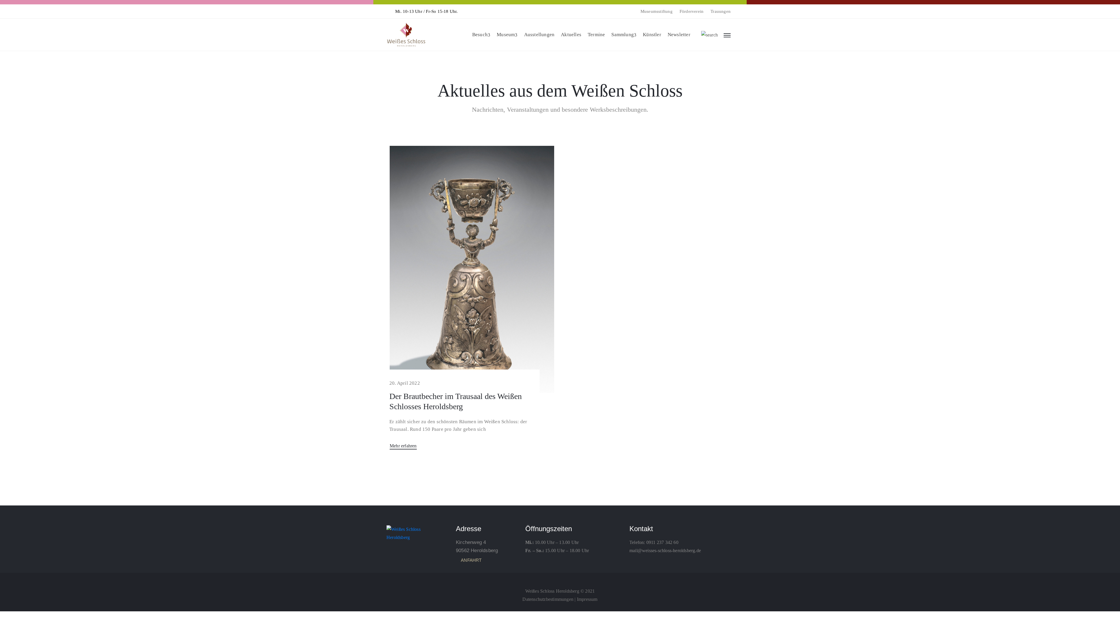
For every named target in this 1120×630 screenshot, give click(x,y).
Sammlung (622, 34)
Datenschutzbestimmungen (547, 599)
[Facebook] (560, 578)
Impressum (587, 599)
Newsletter (679, 34)
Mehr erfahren (403, 445)
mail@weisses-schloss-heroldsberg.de (665, 550)
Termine (596, 34)
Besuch (480, 34)
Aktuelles (571, 34)
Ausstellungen (539, 34)
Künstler (652, 34)
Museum (506, 34)
